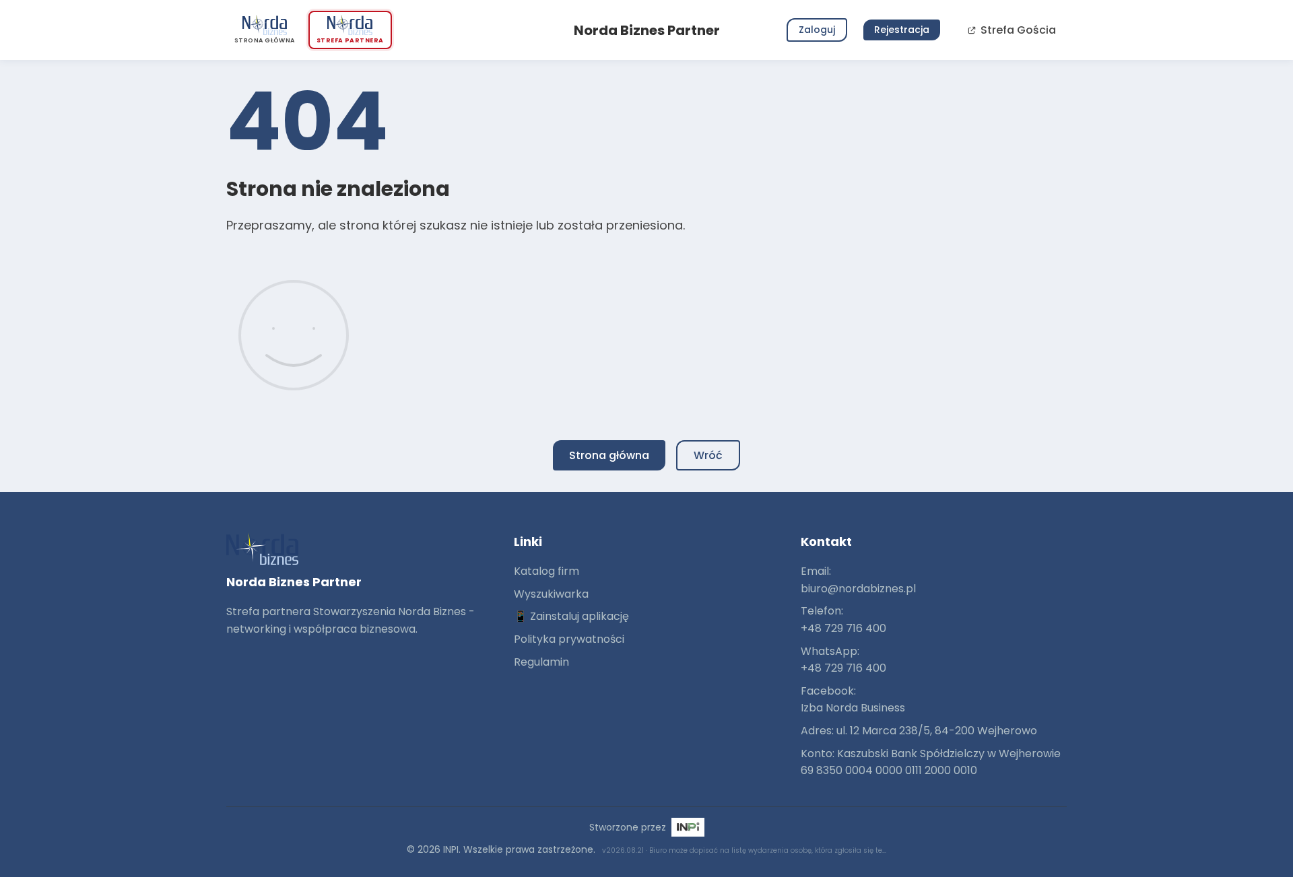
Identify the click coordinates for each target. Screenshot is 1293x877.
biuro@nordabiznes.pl (858, 588)
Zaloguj (817, 29)
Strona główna (609, 455)
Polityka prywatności (569, 639)
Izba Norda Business (853, 707)
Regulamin (541, 662)
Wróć (708, 455)
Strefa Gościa (1018, 30)
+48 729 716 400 (843, 628)
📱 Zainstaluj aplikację (571, 616)
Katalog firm (546, 571)
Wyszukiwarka (551, 594)
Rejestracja (901, 29)
